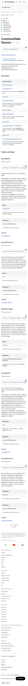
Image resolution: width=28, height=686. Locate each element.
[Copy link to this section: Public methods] (16, 152)
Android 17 (3, 607)
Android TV (3, 601)
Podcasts (3, 567)
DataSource (20, 60)
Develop (13, 12)
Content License (18, 534)
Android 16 (3, 609)
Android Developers (5, 12)
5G (2, 585)
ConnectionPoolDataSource (10, 60)
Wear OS (3, 593)
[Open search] (17, 2)
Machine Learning (5, 575)
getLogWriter (6, 88)
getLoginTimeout (7, 100)
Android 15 (3, 612)
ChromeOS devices (5, 596)
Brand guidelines (15, 675)
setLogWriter (6, 125)
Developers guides (5, 630)
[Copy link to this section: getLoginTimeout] (14, 242)
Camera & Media (5, 580)
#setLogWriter (6, 236)
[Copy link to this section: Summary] (10, 76)
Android (3, 552)
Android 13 (3, 616)
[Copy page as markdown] (17, 42)
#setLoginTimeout (7, 302)
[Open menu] (2, 2)
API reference (6, 7)
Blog (2, 564)
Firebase (3, 665)
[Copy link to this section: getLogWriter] (12, 159)
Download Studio (5, 635)
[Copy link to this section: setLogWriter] (11, 373)
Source (3, 560)
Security (3, 557)
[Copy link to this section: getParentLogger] (14, 309)
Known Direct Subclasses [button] (13, 59)
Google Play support (6, 648)
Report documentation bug (7, 646)
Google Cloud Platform (6, 667)
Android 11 (3, 621)
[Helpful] (10, 15)
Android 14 (3, 614)
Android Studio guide (6, 627)
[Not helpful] (13, 15)
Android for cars (5, 598)
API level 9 (8, 34)
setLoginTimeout (7, 139)
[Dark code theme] (26, 47)
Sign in (24, 1)
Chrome (3, 662)
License (8, 675)
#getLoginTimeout (7, 520)
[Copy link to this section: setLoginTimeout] (14, 459)
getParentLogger (7, 114)
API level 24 (8, 312)
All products (4, 669)
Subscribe (20, 678)
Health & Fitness (5, 578)
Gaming (3, 573)
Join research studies (6, 650)
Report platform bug (6, 643)
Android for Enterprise (6, 555)
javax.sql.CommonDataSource (8, 55)
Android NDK (4, 637)
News (2, 562)
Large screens (4, 591)
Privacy (3, 582)
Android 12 (3, 619)
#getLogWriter (6, 452)
